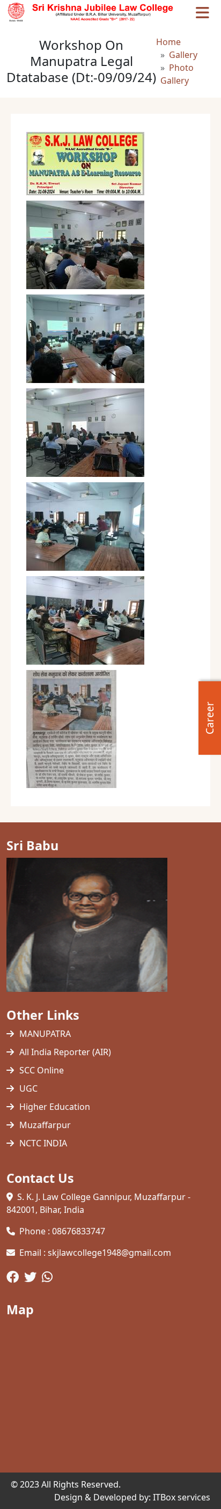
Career (210, 718)
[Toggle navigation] (202, 12)
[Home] (93, 12)
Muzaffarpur (45, 1125)
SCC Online (41, 1070)
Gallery (183, 55)
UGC (28, 1088)
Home (168, 42)
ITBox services (181, 1497)
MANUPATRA (45, 1034)
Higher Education (54, 1107)
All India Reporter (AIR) (65, 1052)
